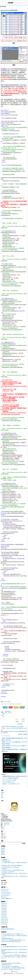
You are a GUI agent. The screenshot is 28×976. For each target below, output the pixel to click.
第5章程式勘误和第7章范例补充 (7, 929)
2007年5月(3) (4, 913)
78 (4, 826)
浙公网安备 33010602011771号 (10, 973)
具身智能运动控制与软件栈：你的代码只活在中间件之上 (15, 776)
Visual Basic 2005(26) (5, 893)
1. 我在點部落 (4, 859)
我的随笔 (3, 848)
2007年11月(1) (4, 906)
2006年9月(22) (4, 924)
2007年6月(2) (4, 911)
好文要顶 (5, 707)
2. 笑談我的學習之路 (5, 861)
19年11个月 (6, 824)
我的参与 (3, 851)
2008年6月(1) (4, 905)
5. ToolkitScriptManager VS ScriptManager (10, 867)
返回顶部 (25, 734)
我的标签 (3, 854)
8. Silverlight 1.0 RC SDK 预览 (7, 871)
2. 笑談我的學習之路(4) (6, 964)
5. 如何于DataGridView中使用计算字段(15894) (11, 941)
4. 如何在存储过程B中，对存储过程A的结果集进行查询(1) (13, 968)
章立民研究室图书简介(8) (6, 898)
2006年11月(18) (4, 920)
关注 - (10, 712)
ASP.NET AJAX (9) (5, 889)
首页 (2, 794)
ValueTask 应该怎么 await (8, 782)
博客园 (2, 792)
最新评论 (3, 852)
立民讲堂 (10, 3)
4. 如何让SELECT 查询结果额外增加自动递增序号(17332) (13, 940)
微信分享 (22, 707)
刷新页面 (20, 734)
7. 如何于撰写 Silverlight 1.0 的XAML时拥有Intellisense (12, 870)
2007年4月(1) (4, 914)
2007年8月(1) (4, 908)
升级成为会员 (20, 724)
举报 (7, 732)
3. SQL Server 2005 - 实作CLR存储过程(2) (10, 966)
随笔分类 (3, 887)
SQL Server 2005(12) (5, 892)
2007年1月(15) (4, 917)
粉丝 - (7, 712)
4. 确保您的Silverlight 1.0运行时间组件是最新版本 (11, 865)
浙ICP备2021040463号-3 (20, 973)
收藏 (4, 732)
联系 (2, 795)
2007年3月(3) (4, 916)
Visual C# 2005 (6, 701)
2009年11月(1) (4, 903)
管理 (2, 797)
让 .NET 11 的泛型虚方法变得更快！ (10, 778)
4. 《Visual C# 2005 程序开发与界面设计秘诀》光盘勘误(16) (14, 955)
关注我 (10, 707)
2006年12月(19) (4, 919)
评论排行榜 (3, 944)
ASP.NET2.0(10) (4, 890)
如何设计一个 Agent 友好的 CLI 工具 (10, 784)
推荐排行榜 (3, 961)
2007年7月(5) (4, 909)
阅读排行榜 (3, 932)
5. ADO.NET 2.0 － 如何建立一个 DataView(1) (10, 969)
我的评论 (3, 849)
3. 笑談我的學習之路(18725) (7, 938)
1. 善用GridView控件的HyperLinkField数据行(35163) (12, 934)
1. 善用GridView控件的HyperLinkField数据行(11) (11, 963)
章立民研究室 (8, 711)
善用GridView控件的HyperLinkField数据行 (14, 726)
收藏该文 (16, 707)
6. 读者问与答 (4, 868)
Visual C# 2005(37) (5, 895)
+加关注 (2, 715)
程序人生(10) (4, 897)
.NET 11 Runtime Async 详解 (9, 780)
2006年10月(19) (4, 922)
